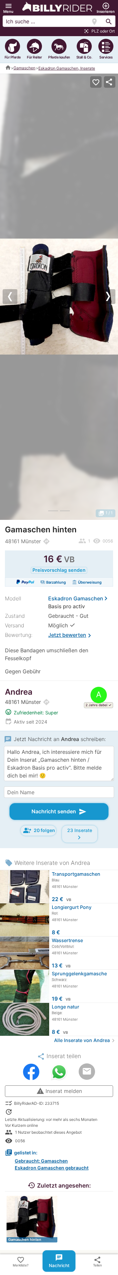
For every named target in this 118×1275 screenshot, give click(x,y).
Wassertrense (67, 940)
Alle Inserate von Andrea (85, 1040)
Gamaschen (24, 67)
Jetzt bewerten (70, 635)
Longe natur (65, 1006)
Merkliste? (21, 1261)
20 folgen (39, 830)
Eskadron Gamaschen (75, 598)
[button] (8, 8)
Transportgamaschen (76, 874)
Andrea (18, 692)
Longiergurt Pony (71, 907)
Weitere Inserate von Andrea (47, 862)
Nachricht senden (59, 812)
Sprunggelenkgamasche (79, 973)
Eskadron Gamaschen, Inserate (66, 68)
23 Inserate (79, 834)
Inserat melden (59, 1091)
